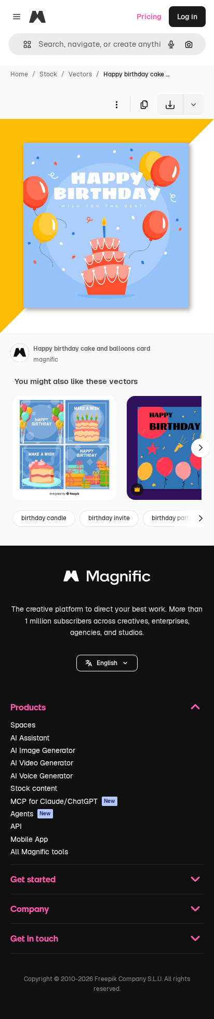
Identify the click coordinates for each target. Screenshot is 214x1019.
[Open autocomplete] (23, 44)
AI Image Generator (42, 750)
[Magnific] (107, 579)
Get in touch (34, 938)
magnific (45, 359)
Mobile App (29, 839)
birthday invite (109, 518)
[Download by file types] (193, 104)
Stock (48, 74)
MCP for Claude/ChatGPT (62, 801)
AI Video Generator (41, 762)
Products (28, 707)
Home (19, 74)
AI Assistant (29, 738)
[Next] (200, 448)
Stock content (33, 788)
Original (66, 139)
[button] (107, 663)
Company (29, 908)
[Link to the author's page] (19, 354)
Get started (33, 879)
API (16, 826)
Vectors (80, 74)
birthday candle (43, 518)
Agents (30, 813)
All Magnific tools (39, 851)
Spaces (22, 725)
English (107, 663)
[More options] (116, 104)
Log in (187, 16)
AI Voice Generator (41, 775)
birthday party (172, 518)
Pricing (149, 16)
